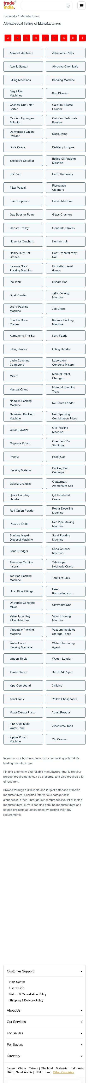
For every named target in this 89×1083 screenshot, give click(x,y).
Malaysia (61, 1068)
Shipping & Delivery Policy (26, 1000)
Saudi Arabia (24, 1072)
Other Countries (63, 1072)
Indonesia (77, 1068)
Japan (11, 1068)
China (22, 1068)
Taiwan (33, 1068)
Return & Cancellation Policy (27, 994)
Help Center (17, 981)
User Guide (16, 988)
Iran (47, 1072)
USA (38, 1072)
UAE (10, 1072)
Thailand (47, 1068)
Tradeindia (10, 16)
